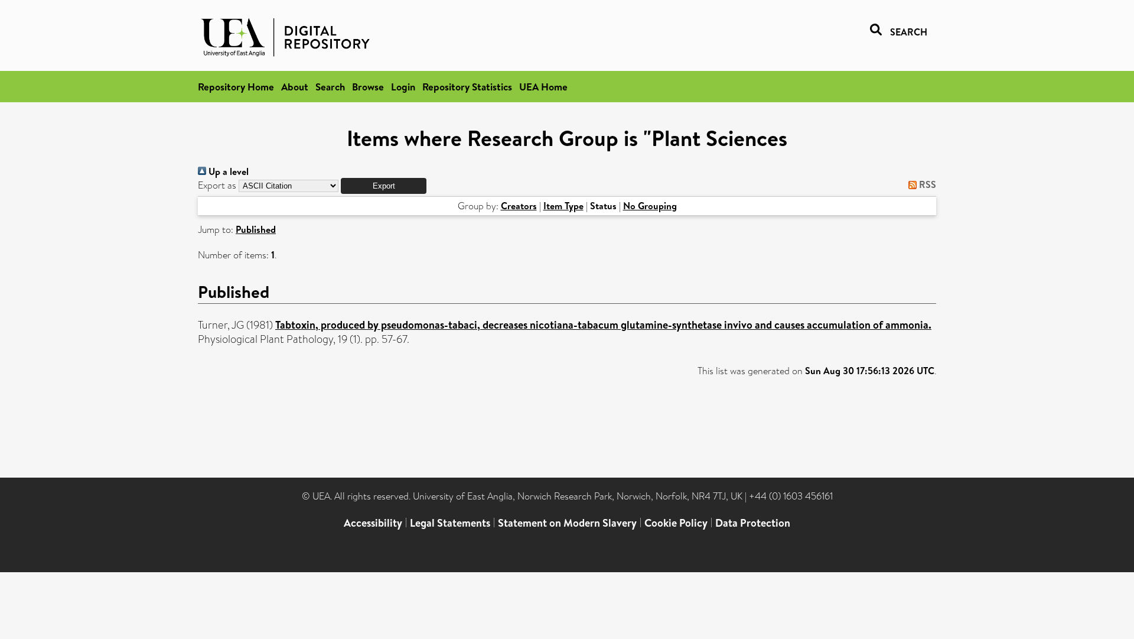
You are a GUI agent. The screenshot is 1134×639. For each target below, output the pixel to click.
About (294, 86)
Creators (519, 205)
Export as (217, 185)
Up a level (227, 171)
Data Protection (752, 522)
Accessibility (373, 522)
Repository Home (236, 86)
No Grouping (650, 205)
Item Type (563, 205)
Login (403, 86)
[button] (383, 186)
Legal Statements (450, 522)
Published (256, 229)
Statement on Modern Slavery (567, 522)
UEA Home (543, 86)
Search (330, 86)
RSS (926, 184)
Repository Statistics (467, 86)
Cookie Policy (676, 522)
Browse (368, 86)
